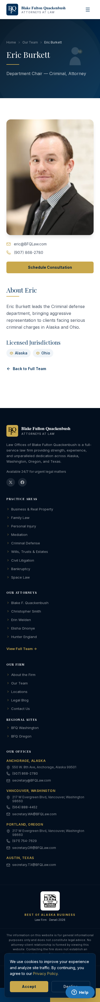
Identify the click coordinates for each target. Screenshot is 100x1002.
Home (11, 42)
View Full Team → (21, 649)
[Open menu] (88, 9)
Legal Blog (20, 700)
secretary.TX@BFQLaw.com (34, 865)
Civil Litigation (22, 560)
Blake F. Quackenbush (30, 603)
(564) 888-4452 (24, 807)
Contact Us (20, 708)
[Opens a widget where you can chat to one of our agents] (80, 992)
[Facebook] (22, 482)
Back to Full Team (29, 368)
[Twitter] (10, 482)
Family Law (20, 517)
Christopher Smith (26, 611)
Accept (29, 986)
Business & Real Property (32, 509)
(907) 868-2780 (28, 252)
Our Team (30, 42)
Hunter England (24, 637)
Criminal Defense (25, 543)
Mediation (19, 534)
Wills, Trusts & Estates (29, 551)
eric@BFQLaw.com (30, 244)
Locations (19, 691)
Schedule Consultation (50, 267)
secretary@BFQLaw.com (31, 780)
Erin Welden (21, 620)
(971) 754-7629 (24, 841)
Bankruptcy (20, 569)
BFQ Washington (25, 728)
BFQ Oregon (21, 736)
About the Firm (23, 675)
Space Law (20, 577)
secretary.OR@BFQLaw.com (34, 848)
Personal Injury (23, 526)
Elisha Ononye (23, 628)
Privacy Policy (45, 973)
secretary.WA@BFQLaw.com (34, 814)
